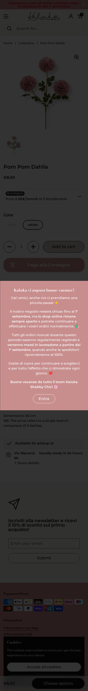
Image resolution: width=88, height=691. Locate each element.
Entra (44, 398)
